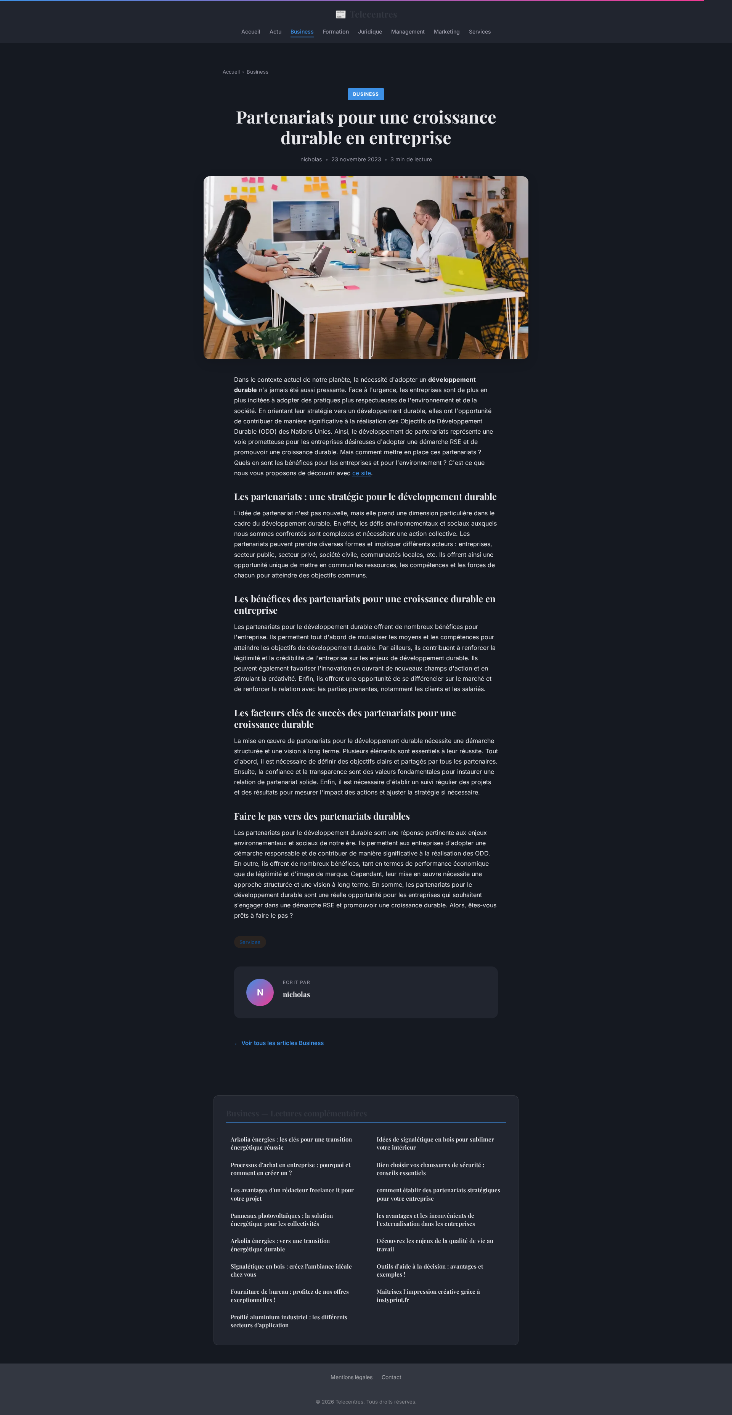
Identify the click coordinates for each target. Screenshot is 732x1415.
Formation (336, 31)
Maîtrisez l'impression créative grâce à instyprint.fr (428, 1295)
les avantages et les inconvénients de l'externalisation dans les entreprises (426, 1219)
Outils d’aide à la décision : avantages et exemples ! (430, 1270)
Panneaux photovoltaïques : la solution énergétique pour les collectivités (282, 1219)
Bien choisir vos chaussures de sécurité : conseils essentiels (430, 1169)
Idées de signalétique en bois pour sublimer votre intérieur (435, 1143)
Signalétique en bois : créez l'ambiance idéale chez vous (291, 1270)
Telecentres (366, 14)
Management (408, 31)
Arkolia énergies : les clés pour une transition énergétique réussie (291, 1143)
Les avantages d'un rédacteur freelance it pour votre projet (292, 1194)
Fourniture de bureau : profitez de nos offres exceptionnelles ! (290, 1295)
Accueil (250, 31)
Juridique (370, 31)
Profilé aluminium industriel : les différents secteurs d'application (289, 1321)
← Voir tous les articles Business (279, 1043)
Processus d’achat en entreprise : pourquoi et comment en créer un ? (290, 1169)
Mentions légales (351, 1377)
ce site (361, 473)
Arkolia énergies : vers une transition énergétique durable (280, 1245)
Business (302, 31)
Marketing (447, 31)
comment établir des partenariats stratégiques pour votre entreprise (438, 1194)
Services (480, 31)
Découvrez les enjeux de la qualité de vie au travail (435, 1245)
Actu (275, 31)
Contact (391, 1377)
